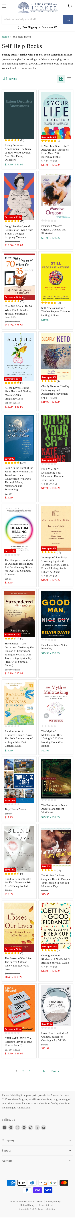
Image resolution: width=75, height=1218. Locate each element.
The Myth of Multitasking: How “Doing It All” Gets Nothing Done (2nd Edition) (52, 738)
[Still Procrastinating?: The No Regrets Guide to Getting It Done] (56, 277)
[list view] (69, 79)
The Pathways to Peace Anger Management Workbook (54, 809)
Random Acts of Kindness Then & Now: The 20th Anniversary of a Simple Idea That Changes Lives (19, 738)
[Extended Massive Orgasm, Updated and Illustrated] (56, 196)
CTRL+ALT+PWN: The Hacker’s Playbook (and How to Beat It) (18, 1042)
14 (44, 1071)
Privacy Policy (53, 1201)
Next (54, 1071)
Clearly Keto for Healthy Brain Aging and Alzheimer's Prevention (55, 390)
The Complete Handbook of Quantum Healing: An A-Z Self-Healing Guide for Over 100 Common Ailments (19, 567)
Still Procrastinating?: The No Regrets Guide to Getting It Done (55, 311)
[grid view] (61, 79)
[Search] (68, 19)
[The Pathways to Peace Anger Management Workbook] (56, 779)
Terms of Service (47, 1205)
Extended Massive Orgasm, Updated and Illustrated (53, 229)
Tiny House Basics (15, 809)
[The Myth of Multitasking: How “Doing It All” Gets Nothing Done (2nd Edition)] (56, 703)
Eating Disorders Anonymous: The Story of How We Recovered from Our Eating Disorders (18, 152)
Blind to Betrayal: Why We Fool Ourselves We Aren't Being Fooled (18, 882)
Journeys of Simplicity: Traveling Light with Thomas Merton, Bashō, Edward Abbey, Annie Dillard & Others (55, 564)
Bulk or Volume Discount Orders (26, 1201)
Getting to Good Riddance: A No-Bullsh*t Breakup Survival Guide (55, 959)
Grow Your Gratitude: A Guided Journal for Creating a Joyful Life (54, 1037)
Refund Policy (27, 1205)
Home (5, 36)
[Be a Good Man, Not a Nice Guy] (56, 614)
